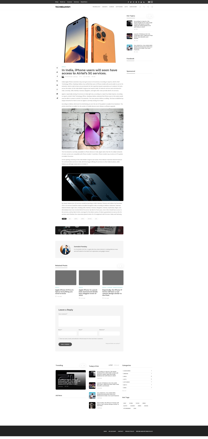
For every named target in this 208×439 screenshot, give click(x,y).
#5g (70, 218)
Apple (64, 66)
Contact (120, 431)
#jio (96, 218)
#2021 (124, 403)
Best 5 (137, 384)
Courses (69, 2)
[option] (66, 283)
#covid (137, 403)
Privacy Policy (129, 431)
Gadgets (104, 6)
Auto (126, 6)
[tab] (111, 365)
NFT (65, 228)
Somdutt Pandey (68, 76)
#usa (135, 408)
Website (102, 329)
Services (76, 2)
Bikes (137, 387)
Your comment (62, 314)
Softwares (119, 6)
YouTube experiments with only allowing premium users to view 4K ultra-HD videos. (105, 230)
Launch (109, 287)
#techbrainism (126, 408)
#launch (132, 405)
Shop (56, 2)
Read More (84, 2)
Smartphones (118, 287)
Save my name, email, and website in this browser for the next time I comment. (81, 338)
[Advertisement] (140, 82)
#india (144, 403)
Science (111, 6)
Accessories (137, 370)
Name (60, 329)
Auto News (137, 382)
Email (80, 329)
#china (131, 403)
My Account (112, 431)
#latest (125, 405)
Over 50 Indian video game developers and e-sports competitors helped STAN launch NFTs (75, 231)
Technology (96, 6)
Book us (62, 2)
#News (139, 405)
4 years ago (75, 76)
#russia (146, 405)
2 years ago (60, 386)
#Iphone (90, 218)
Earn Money (133, 6)
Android (137, 373)
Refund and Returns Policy (144, 431)
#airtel (76, 218)
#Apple (82, 218)
